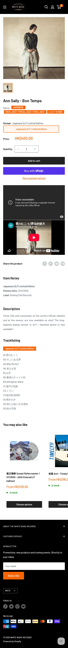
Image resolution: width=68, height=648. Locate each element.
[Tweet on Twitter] (56, 263)
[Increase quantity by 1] (35, 149)
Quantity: (8, 149)
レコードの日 (55, 111)
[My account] (52, 7)
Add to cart (34, 160)
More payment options (34, 178)
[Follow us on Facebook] (5, 606)
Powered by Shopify (12, 641)
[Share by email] (62, 263)
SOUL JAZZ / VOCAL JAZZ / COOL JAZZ (25, 111)
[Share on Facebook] (44, 263)
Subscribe (13, 575)
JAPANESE (18, 107)
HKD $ (7, 590)
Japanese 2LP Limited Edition (19, 348)
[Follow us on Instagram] (17, 606)
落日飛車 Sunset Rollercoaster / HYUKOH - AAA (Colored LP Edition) (23, 477)
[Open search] (46, 7)
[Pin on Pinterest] (50, 263)
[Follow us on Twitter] (11, 606)
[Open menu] (4, 7)
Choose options (24, 504)
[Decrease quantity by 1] (18, 149)
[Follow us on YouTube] (23, 606)
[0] (59, 7)
